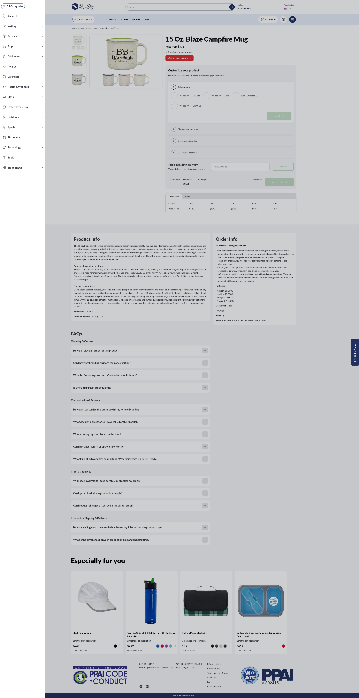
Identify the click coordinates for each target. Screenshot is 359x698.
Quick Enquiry (355, 349)
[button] (42, 16)
